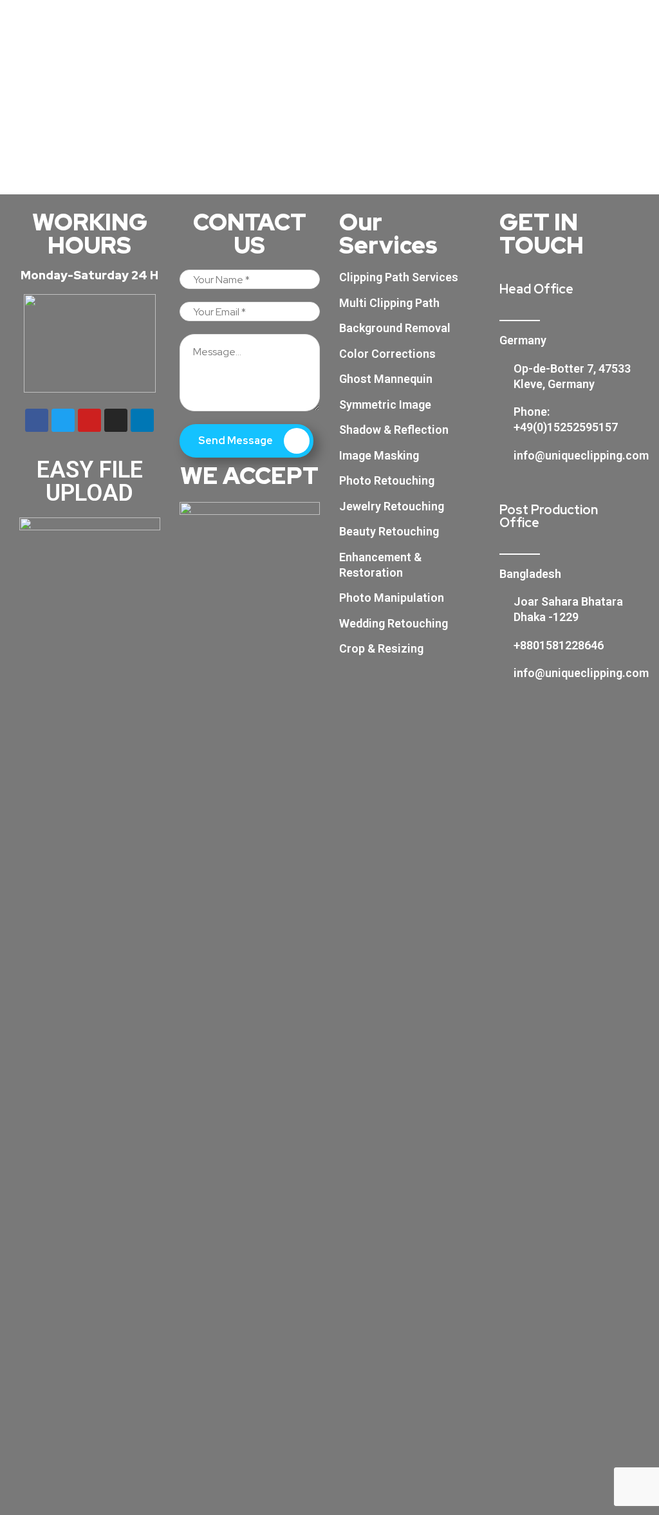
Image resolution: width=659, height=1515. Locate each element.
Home (316, 123)
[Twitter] (63, 420)
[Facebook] (36, 420)
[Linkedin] (142, 420)
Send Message (236, 440)
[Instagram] (115, 420)
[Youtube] (89, 420)
